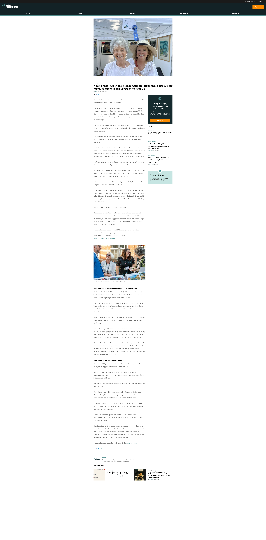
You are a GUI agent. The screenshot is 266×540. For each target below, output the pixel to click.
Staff (96, 91)
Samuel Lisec (151, 164)
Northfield (117, 452)
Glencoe (98, 452)
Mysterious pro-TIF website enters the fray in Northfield (160, 133)
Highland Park (105, 452)
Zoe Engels (151, 150)
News (139, 452)
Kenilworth (111, 452)
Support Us (258, 7)
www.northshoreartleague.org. (104, 239)
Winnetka (95, 83)
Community (100, 83)
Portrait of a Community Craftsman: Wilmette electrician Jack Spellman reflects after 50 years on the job (159, 145)
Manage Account (249, 1)
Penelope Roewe (152, 135)
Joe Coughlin (160, 135)
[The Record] (10, 6)
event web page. (131, 443)
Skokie (149, 155)
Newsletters (184, 13)
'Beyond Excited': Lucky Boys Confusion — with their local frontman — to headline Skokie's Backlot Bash (159, 160)
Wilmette (122, 452)
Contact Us (235, 13)
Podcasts (132, 13)
